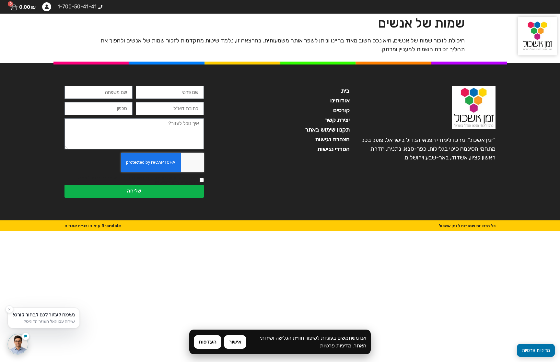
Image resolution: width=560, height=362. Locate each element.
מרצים (138, 27)
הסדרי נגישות (333, 149)
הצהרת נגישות (332, 139)
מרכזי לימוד (102, 27)
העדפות (207, 342)
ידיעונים (63, 27)
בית (228, 27)
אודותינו (200, 27)
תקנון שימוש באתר (327, 129)
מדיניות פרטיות (335, 346)
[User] (46, 6)
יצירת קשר (26, 27)
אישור (235, 342)
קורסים (168, 27)
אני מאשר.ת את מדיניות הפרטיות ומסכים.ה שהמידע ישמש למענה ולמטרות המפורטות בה (136, 180)
